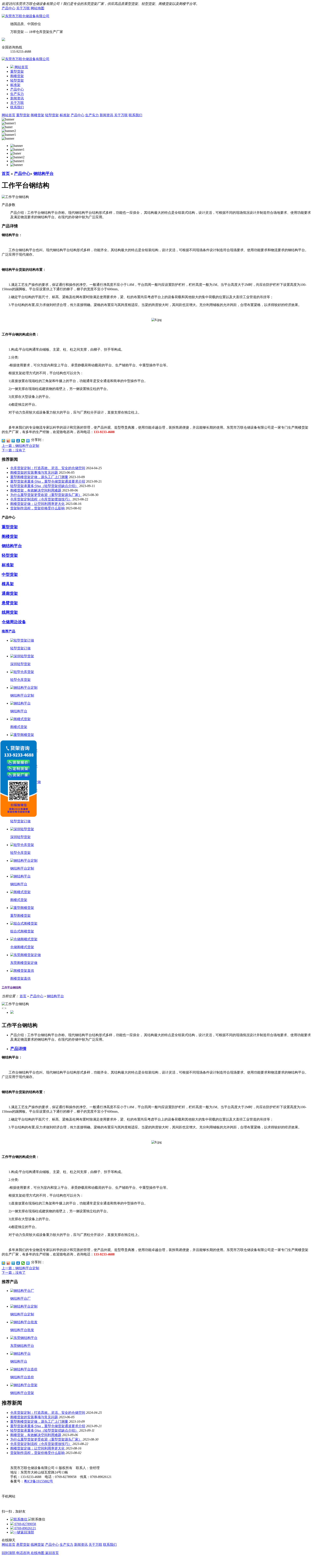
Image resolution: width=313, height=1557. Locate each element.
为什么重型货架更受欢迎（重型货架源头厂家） (46, 495)
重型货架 (17, 71)
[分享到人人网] (18, 440)
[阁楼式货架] (20, 719)
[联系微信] (19, 1519)
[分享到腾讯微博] (13, 440)
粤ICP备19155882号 (38, 1481)
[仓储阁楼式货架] (23, 939)
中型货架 (10, 574)
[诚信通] (3, 40)
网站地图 (37, 8)
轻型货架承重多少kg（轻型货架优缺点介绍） (44, 486)
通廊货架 (10, 593)
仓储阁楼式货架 (22, 947)
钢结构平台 (43, 173)
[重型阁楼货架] (22, 735)
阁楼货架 (17, 76)
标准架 (15, 85)
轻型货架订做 (20, 648)
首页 (6, 173)
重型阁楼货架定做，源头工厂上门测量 (39, 477)
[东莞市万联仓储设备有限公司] (25, 16)
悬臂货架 (10, 603)
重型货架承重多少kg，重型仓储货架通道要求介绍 (47, 481)
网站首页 (21, 67)
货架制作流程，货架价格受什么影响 (37, 508)
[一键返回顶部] (22, 1532)
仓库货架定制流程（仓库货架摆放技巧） (41, 499)
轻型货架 (17, 80)
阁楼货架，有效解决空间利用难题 (35, 490)
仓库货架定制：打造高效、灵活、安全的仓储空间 (47, 468)
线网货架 (10, 612)
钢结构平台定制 (22, 695)
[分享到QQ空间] (3, 440)
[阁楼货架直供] (22, 970)
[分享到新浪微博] (8, 440)
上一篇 (20, 446)
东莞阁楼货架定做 (23, 963)
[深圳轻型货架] (22, 656)
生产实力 (17, 94)
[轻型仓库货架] (22, 672)
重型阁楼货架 (20, 915)
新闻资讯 (17, 98)
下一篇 (14, 450)
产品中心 (8, 8)
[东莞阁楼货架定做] (25, 955)
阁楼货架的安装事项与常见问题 (34, 472)
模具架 (8, 584)
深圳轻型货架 (20, 664)
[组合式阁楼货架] (23, 923)
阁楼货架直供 (20, 978)
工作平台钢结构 (11, 987)
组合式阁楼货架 (22, 931)
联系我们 (17, 107)
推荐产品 (8, 631)
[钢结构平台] (20, 703)
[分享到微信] (23, 440)
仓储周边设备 (14, 622)
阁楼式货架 (18, 727)
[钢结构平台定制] (23, 687)
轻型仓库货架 (20, 679)
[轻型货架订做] (22, 640)
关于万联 (23, 8)
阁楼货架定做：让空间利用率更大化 (37, 504)
